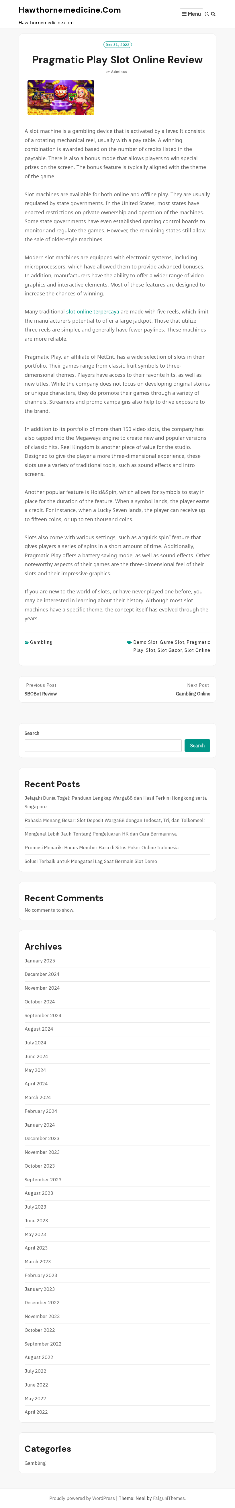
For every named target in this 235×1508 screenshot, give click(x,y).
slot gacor (170, 650)
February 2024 (41, 1111)
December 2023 (42, 1138)
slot (150, 650)
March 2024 (38, 1097)
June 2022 (36, 1385)
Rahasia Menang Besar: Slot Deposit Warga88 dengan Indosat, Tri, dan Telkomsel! (115, 820)
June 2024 (36, 1056)
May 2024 (35, 1070)
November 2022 (42, 1316)
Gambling (41, 642)
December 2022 (42, 1302)
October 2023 (40, 1166)
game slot (172, 642)
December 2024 (42, 974)
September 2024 (43, 1015)
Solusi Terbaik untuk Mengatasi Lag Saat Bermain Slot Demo (91, 861)
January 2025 (40, 961)
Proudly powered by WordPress (82, 1498)
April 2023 (36, 1248)
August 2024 (39, 1029)
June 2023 (36, 1220)
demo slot (145, 642)
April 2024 (36, 1083)
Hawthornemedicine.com (70, 10)
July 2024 (35, 1043)
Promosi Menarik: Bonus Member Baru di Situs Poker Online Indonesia (102, 847)
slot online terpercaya (92, 311)
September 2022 (43, 1344)
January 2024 (40, 1125)
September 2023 (43, 1179)
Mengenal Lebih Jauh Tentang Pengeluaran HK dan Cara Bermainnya (101, 834)
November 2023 (42, 1152)
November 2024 (42, 988)
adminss (119, 71)
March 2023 (38, 1261)
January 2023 (40, 1289)
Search (32, 733)
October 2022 (40, 1330)
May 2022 (35, 1398)
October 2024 (40, 1002)
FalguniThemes (169, 1498)
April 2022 (36, 1412)
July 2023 (35, 1207)
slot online (197, 650)
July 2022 (35, 1371)
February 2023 (41, 1275)
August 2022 (39, 1357)
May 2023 (35, 1234)
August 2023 (39, 1193)
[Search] (213, 14)
